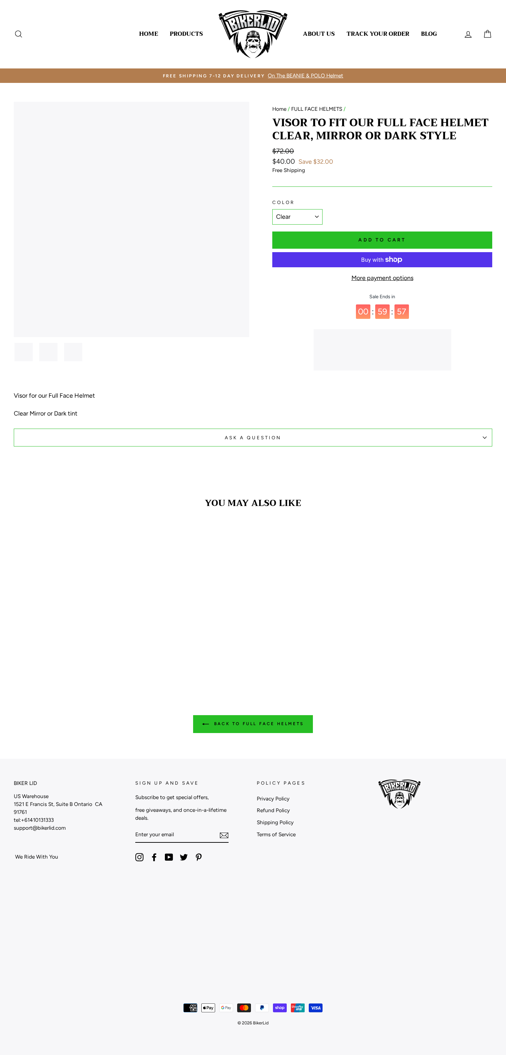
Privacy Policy (273, 798)
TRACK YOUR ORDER (378, 34)
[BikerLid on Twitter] (184, 857)
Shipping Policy (275, 822)
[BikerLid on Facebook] (154, 857)
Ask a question (253, 437)
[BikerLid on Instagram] (139, 857)
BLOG (429, 34)
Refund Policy (273, 810)
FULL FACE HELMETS (316, 109)
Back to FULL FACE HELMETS (258, 723)
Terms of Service (276, 834)
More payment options (382, 278)
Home (279, 109)
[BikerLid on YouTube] (169, 857)
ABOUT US (319, 34)
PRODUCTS (186, 34)
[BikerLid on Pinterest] (198, 857)
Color (283, 202)
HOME (148, 34)
